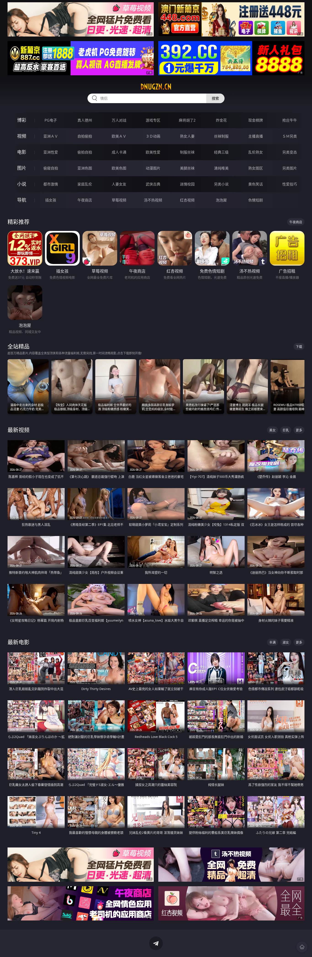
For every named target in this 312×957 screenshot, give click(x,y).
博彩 (21, 120)
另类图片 (289, 168)
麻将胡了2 (187, 120)
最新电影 (18, 642)
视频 (21, 136)
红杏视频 (187, 200)
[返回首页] (301, 946)
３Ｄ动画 (153, 136)
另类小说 (221, 184)
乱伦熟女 (255, 152)
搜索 (215, 98)
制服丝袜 (187, 152)
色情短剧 (255, 200)
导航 (21, 200)
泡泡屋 (221, 200)
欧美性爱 (153, 152)
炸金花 (221, 120)
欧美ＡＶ (119, 136)
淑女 (286, 642)
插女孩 (50, 200)
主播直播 (255, 136)
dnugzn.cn (156, 86)
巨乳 (286, 430)
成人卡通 (119, 152)
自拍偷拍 (84, 136)
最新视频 (18, 430)
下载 (299, 346)
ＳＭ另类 (289, 136)
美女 (272, 430)
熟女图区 (255, 168)
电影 (21, 152)
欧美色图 (119, 168)
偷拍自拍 (84, 152)
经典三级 (221, 152)
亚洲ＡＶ (50, 136)
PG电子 (51, 120)
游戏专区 (153, 120)
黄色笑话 (255, 184)
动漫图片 (153, 168)
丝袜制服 (221, 136)
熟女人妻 (187, 136)
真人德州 (84, 120)
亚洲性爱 (50, 152)
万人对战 (119, 120)
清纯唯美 (221, 168)
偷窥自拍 (50, 168)
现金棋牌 (255, 120)
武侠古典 (153, 184)
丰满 (272, 642)
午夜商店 (84, 200)
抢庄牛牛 (289, 120)
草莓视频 (119, 200)
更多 (299, 430)
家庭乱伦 (84, 184)
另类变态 (289, 152)
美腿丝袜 (187, 168)
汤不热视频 (153, 200)
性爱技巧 (289, 184)
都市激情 (50, 184)
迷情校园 (187, 184)
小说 (21, 184)
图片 (21, 168)
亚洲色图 (84, 168)
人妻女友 (119, 184)
